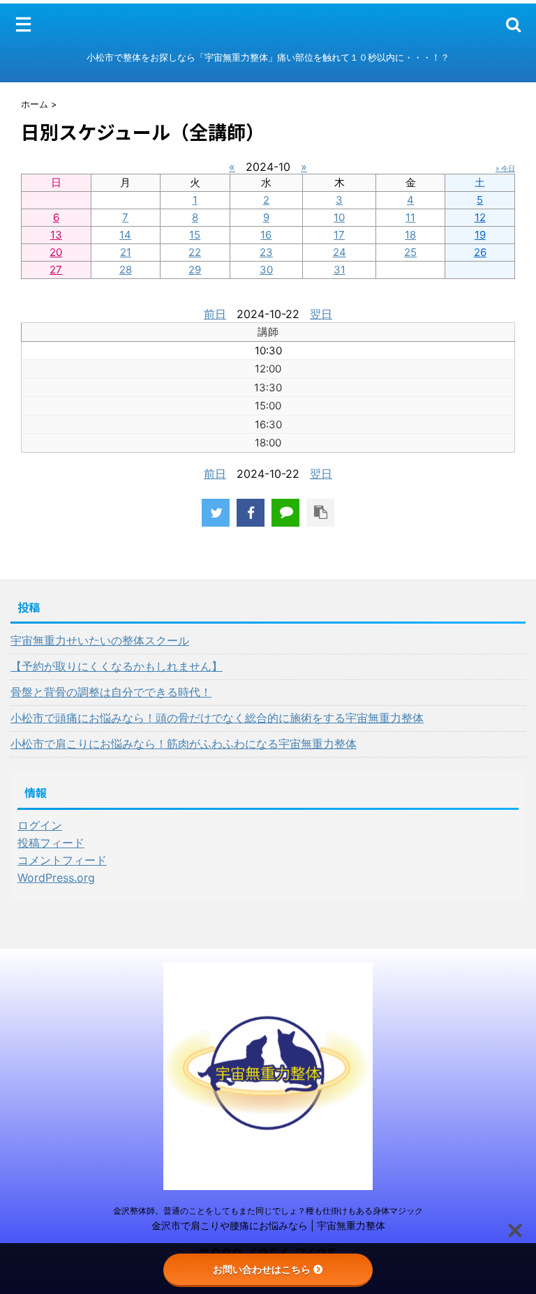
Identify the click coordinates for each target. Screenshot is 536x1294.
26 (480, 252)
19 (480, 234)
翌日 (321, 314)
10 (339, 217)
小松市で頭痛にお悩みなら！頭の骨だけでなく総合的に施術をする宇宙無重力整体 (217, 718)
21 (125, 252)
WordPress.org (56, 878)
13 (56, 234)
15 (194, 234)
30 (266, 269)
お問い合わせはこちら (262, 1269)
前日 (215, 314)
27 (56, 269)
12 (480, 217)
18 (410, 234)
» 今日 (505, 168)
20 (56, 252)
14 (125, 234)
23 (266, 252)
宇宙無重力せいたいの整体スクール (99, 640)
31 (339, 269)
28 (125, 269)
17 (339, 234)
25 (410, 252)
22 (194, 252)
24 (339, 252)
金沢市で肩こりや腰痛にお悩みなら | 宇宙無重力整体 (268, 1225)
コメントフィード (62, 860)
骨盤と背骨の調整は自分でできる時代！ (110, 692)
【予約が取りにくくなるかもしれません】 (116, 666)
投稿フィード (50, 843)
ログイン (39, 825)
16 (265, 234)
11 (410, 217)
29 (194, 269)
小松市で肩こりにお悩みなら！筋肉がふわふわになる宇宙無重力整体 (183, 744)
